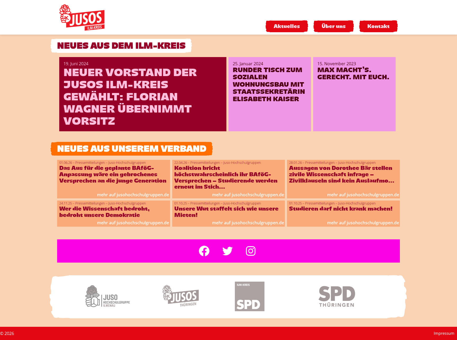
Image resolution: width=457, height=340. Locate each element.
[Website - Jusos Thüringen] (190, 297)
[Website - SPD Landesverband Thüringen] (344, 297)
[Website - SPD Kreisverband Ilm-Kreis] (267, 297)
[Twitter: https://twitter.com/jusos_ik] (227, 250)
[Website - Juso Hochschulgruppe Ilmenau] (112, 297)
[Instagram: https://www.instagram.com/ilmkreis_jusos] (250, 250)
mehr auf (133, 195)
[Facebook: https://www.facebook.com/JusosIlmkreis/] (204, 250)
